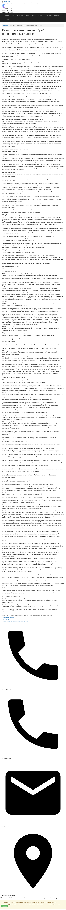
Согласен (4, 906)
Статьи (40, 15)
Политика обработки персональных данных (15, 621)
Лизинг (34, 15)
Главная (7, 15)
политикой (48, 904)
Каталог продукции (17, 15)
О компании (6, 619)
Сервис (27, 15)
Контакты (7, 19)
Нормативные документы (52, 15)
